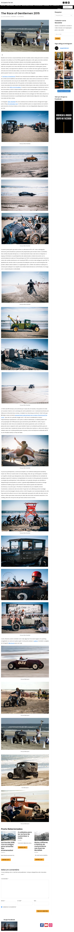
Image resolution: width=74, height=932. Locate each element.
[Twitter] (8, 55)
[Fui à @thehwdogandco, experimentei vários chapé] (68, 65)
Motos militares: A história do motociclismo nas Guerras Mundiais (41, 846)
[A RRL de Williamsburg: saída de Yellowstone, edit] (68, 56)
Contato (56, 5)
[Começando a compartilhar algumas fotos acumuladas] (59, 65)
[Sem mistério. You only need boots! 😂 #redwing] (59, 74)
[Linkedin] (14, 55)
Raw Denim (10, 5)
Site (35, 900)
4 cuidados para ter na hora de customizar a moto (25, 835)
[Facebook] (64, 3)
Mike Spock (11, 643)
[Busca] (71, 7)
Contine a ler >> (5, 860)
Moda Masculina (27, 5)
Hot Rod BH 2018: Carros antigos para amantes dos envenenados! (8, 846)
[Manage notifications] (3, 929)
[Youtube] (69, 3)
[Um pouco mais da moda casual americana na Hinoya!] (68, 84)
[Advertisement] (64, 158)
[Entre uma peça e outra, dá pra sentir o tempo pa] (59, 56)
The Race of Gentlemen (8, 76)
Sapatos (18, 5)
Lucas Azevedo (6, 16)
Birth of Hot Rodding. (15, 87)
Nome (3, 900)
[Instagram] (66, 3)
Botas (3, 5)
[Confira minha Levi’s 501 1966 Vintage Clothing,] (68, 74)
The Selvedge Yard (13, 104)
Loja (59, 8)
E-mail (19, 900)
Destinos (3, 852)
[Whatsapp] (11, 55)
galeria (36, 641)
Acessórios (38, 5)
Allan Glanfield (11, 101)
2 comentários (20, 16)
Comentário (4, 878)
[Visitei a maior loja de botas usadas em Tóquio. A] (59, 84)
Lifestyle (19, 840)
